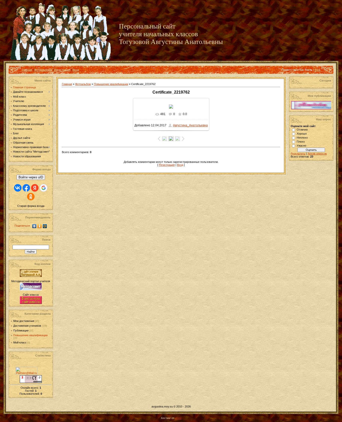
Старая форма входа (30, 205)
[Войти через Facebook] (26, 188)
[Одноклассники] (39, 226)
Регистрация (62, 69)
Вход (76, 69)
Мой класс (20, 342)
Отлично (302, 129)
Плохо (301, 141)
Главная (27, 69)
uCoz (178, 417)
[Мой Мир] (45, 226)
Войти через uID (31, 177)
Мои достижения (23, 320)
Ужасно (301, 145)
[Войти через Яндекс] (35, 188)
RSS (317, 69)
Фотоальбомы (43, 69)
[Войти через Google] (44, 188)
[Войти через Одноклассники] (31, 196)
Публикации (21, 330)
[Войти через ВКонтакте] (18, 188)
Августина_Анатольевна (190, 125)
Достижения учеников (27, 325)
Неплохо (302, 137)
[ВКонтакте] (34, 226)
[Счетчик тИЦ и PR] (31, 381)
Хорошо (302, 133)
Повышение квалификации (30, 335)
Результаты (298, 153)
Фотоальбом (83, 84)
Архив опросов (317, 153)
